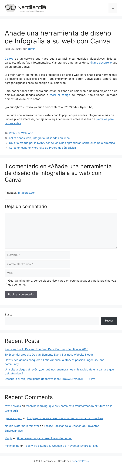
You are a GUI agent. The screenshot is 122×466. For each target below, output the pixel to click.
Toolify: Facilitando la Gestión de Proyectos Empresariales (61, 445)
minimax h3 (12, 445)
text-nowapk (13, 406)
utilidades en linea (58, 138)
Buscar (9, 314)
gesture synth (13, 418)
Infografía (39, 138)
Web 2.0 (14, 133)
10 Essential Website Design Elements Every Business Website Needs (49, 354)
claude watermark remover (22, 425)
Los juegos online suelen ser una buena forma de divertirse (65, 418)
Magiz (8, 438)
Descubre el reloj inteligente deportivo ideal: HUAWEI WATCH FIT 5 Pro (50, 378)
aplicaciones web (20, 138)
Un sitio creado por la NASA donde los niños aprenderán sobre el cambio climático (62, 143)
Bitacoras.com (27, 192)
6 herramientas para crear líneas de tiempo (44, 438)
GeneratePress (80, 461)
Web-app (27, 133)
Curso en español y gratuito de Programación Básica (42, 147)
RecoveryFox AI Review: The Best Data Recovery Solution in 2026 (46, 349)
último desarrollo (101, 62)
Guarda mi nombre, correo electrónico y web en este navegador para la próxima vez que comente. (62, 282)
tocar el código (60, 94)
